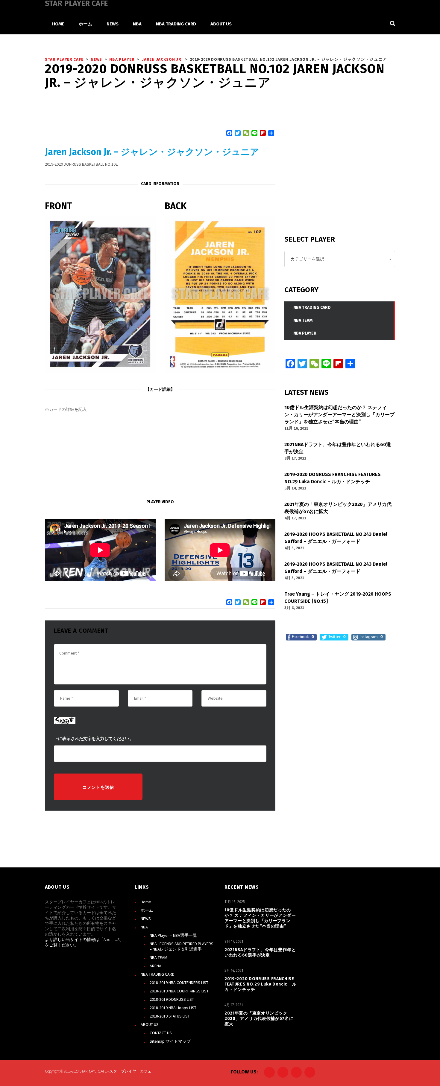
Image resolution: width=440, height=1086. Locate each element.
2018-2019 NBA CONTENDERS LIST (179, 982)
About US (111, 939)
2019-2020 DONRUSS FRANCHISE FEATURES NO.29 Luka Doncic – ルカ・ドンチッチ (260, 984)
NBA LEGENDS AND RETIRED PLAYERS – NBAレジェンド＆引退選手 (181, 946)
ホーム (147, 910)
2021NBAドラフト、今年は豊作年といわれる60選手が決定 (260, 952)
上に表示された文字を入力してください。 (93, 738)
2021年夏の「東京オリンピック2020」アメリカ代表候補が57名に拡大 (259, 1018)
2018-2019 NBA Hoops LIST (173, 1007)
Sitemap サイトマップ (170, 1041)
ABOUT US (150, 1024)
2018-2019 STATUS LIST (170, 1016)
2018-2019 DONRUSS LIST (172, 999)
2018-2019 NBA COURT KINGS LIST (179, 991)
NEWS (146, 918)
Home (146, 902)
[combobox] (339, 259)
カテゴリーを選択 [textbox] (307, 259)
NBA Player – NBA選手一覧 (173, 935)
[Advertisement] (160, 456)
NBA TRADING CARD (158, 974)
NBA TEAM (158, 957)
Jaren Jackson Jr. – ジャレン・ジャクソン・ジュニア (152, 152)
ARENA (155, 965)
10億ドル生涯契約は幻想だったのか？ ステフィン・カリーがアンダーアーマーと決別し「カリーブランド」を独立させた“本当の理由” (260, 918)
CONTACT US (161, 1032)
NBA (144, 927)
